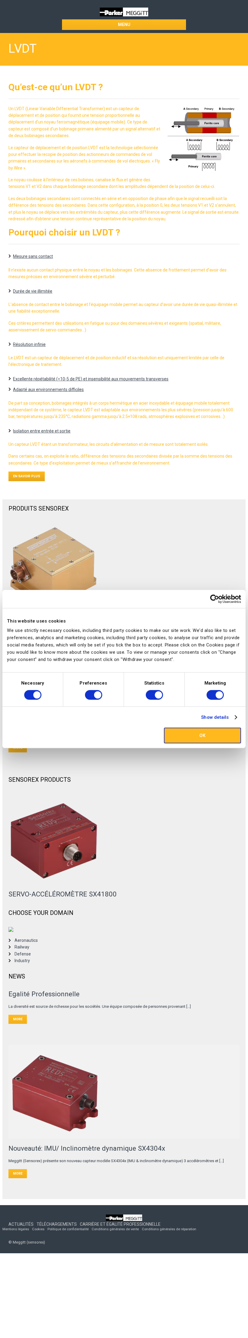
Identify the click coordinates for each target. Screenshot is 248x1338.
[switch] (93, 695)
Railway (22, 947)
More (17, 1019)
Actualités (21, 1224)
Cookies (38, 1229)
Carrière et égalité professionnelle (120, 1224)
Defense (23, 954)
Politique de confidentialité (68, 1229)
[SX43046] (124, 1091)
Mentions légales (15, 1229)
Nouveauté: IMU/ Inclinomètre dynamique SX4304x (86, 1148)
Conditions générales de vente (115, 1229)
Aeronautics (26, 940)
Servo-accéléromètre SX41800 (62, 894)
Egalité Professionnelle (44, 994)
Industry (22, 960)
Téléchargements (57, 1224)
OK (202, 735)
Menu (124, 24)
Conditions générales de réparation (169, 1229)
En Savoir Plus (26, 476)
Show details (215, 717)
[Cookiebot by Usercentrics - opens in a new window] (214, 598)
